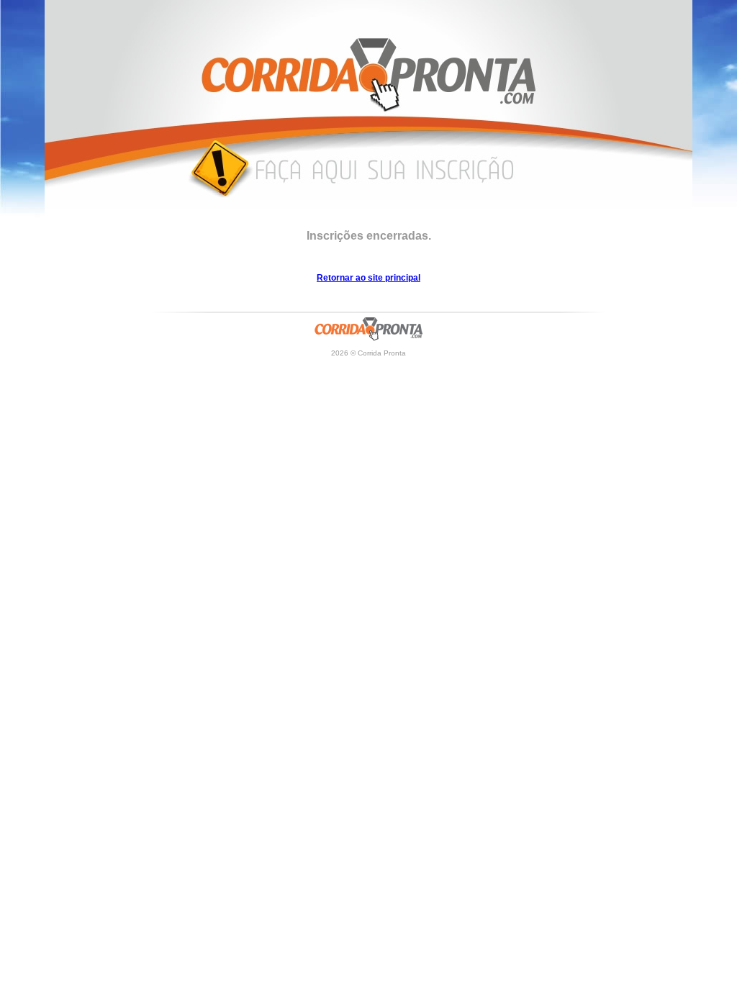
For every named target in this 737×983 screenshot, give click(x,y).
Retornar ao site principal (368, 278)
